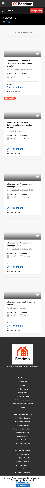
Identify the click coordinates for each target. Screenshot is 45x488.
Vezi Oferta (22, 53)
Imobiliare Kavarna (23, 421)
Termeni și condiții (23, 400)
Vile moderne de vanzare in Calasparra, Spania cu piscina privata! (19, 63)
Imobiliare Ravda (23, 440)
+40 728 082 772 (10, 11)
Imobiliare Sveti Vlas (23, 432)
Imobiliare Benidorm (23, 469)
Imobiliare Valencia (23, 472)
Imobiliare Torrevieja (23, 461)
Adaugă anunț (36, 11)
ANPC (23, 407)
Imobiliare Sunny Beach (23, 429)
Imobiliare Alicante (23, 458)
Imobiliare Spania (23, 454)
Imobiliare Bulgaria (23, 418)
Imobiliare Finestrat (23, 465)
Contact (23, 385)
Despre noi (23, 382)
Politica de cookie (23, 396)
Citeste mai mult (22, 482)
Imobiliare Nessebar (23, 443)
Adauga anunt (23, 392)
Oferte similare (15, 87)
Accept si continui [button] (23, 485)
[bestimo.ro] (22, 5)
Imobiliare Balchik (23, 425)
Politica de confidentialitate (23, 403)
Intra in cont (23, 389)
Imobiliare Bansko (23, 436)
